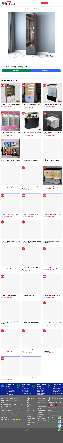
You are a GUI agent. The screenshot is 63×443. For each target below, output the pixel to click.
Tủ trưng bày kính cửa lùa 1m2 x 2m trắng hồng (52, 350)
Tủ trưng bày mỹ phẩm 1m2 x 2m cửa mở (30, 350)
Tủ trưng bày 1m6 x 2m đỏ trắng (9, 377)
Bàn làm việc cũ (41, 400)
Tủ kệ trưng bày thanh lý (31, 9)
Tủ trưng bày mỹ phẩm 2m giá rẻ (51, 187)
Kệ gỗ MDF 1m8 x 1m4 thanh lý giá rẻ (52, 160)
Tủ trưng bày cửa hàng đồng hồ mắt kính (9, 322)
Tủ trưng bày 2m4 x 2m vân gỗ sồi (10, 214)
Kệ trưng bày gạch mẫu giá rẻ (30, 214)
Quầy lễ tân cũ (41, 418)
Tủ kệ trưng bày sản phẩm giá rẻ (30, 322)
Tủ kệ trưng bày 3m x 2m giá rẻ (30, 160)
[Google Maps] (59, 417)
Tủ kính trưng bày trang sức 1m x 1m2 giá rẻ (52, 133)
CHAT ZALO (45, 70)
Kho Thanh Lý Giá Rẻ (13, 419)
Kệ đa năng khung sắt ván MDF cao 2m (31, 268)
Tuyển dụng (30, 405)
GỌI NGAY (16, 70)
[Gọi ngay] (59, 429)
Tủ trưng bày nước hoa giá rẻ (30, 377)
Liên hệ (55, 420)
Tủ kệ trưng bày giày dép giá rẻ (51, 295)
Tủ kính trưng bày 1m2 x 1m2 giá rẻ (10, 350)
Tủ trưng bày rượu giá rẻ (7, 187)
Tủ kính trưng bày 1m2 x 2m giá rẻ (52, 104)
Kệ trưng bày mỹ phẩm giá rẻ (8, 295)
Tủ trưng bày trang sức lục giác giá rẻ (31, 133)
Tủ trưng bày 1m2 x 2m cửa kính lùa (10, 104)
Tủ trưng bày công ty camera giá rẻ (10, 268)
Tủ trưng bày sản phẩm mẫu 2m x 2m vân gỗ (31, 187)
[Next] (6, 59)
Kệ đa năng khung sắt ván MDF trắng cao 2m (51, 241)
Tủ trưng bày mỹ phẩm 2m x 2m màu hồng (10, 133)
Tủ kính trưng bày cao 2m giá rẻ (51, 214)
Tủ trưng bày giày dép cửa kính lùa (10, 241)
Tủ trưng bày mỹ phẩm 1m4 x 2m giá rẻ (52, 322)
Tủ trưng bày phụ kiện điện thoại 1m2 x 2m (31, 105)
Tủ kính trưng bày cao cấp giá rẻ (51, 268)
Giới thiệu (29, 403)
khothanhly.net (11, 417)
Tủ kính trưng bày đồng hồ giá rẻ (31, 295)
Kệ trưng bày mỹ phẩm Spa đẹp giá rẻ (10, 160)
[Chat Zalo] (59, 421)
